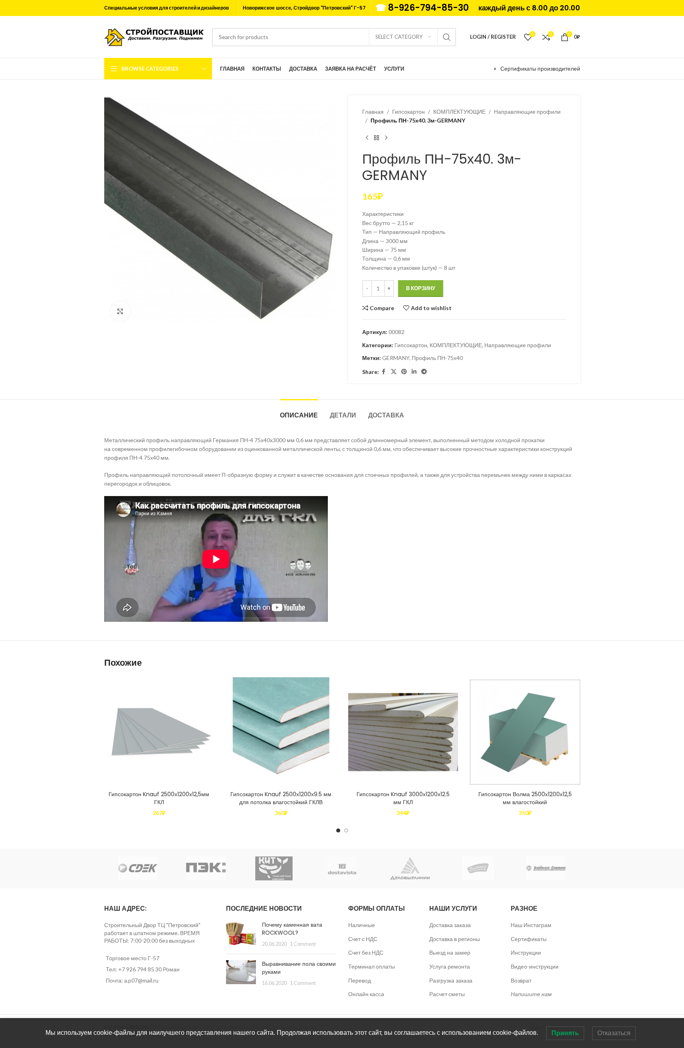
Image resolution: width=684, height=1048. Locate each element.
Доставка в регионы (454, 938)
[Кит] (274, 868)
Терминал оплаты (371, 966)
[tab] (299, 411)
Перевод (359, 980)
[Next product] (386, 138)
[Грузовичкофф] (478, 868)
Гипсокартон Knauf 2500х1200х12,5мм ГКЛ (159, 798)
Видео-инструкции (535, 966)
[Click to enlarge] (120, 311)
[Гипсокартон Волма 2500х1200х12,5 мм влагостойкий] (525, 732)
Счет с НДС (362, 938)
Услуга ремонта (449, 966)
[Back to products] (376, 138)
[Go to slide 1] (338, 830)
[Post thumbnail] (241, 934)
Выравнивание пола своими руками (299, 968)
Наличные (361, 924)
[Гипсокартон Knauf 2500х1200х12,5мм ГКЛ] (159, 732)
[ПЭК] (206, 868)
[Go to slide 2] (346, 830)
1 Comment (303, 944)
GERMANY (395, 357)
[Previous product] (367, 138)
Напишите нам (531, 994)
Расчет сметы (447, 994)
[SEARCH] (447, 37)
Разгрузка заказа (450, 980)
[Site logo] (154, 36)
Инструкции (526, 952)
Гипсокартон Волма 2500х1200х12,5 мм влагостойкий (525, 798)
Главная (373, 111)
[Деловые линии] (410, 868)
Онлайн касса (366, 994)
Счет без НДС (365, 952)
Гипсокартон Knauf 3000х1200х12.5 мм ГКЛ (403, 798)
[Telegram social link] (424, 371)
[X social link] (394, 371)
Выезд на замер (449, 952)
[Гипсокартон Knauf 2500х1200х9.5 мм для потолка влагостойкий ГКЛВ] (281, 732)
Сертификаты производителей (540, 68)
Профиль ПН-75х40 (437, 357)
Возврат (521, 980)
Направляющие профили (527, 111)
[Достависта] (342, 868)
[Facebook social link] (384, 371)
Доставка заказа (450, 924)
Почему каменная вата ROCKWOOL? (292, 929)
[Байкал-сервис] (546, 868)
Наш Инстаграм (531, 924)
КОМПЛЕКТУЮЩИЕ (459, 111)
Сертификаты (529, 938)
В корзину (420, 288)
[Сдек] (138, 868)
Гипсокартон (408, 111)
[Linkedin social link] (414, 371)
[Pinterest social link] (404, 371)
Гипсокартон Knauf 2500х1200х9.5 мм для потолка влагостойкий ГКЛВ (280, 798)
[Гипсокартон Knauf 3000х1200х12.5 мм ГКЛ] (403, 732)
